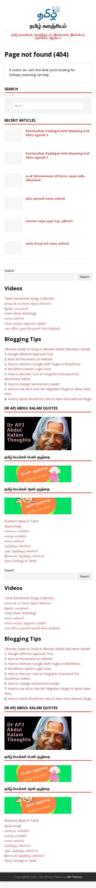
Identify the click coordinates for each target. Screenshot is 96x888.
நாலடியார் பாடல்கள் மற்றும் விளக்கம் (28, 303)
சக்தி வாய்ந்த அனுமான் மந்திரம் (25, 323)
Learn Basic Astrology (20, 313)
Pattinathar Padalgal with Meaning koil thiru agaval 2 (57, 133)
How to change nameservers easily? (34, 384)
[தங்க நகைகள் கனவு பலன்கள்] (13, 207)
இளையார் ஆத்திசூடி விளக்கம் (24, 556)
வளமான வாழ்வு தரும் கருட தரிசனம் (49, 221)
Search (9, 270)
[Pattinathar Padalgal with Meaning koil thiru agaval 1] (13, 162)
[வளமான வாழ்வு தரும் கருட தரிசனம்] (13, 230)
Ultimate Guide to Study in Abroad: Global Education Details (47, 349)
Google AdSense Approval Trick (30, 354)
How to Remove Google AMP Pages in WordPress (44, 364)
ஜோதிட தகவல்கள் (16, 308)
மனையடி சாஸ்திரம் (16, 531)
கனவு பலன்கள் (14, 318)
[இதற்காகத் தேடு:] (48, 105)
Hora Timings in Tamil (20, 561)
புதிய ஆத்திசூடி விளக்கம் (21, 551)
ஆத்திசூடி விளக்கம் (17, 546)
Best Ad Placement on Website (30, 359)
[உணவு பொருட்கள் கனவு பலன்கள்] (13, 252)
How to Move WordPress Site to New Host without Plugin (50, 399)
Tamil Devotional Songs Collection (29, 298)
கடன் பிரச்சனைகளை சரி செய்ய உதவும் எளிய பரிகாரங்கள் (55, 178)
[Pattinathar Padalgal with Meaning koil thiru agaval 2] (13, 140)
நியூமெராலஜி (12, 526)
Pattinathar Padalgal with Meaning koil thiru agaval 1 (57, 155)
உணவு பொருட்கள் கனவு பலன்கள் (47, 243)
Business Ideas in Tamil (21, 521)
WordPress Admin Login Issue (29, 369)
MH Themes (74, 877)
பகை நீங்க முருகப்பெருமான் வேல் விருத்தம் (32, 328)
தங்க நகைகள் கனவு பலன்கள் (45, 198)
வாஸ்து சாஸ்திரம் (15, 536)
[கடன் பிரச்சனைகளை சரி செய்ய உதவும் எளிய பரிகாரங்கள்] (13, 185)
